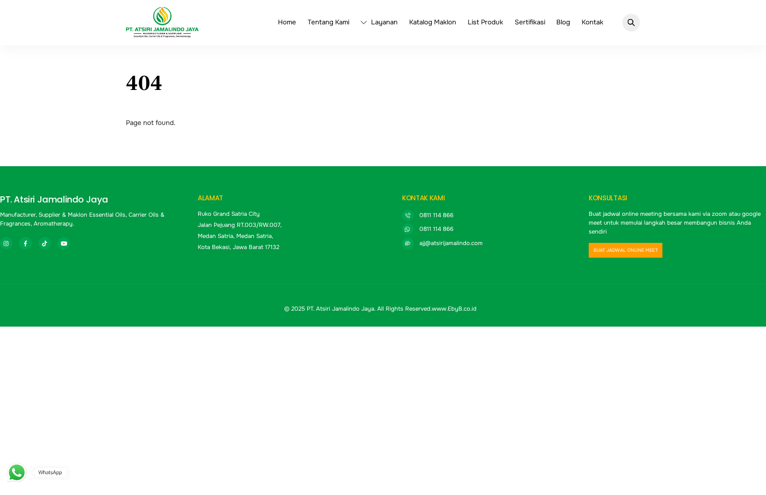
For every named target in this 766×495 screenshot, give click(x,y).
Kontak (592, 22)
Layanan (383, 22)
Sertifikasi (530, 22)
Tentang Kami (328, 22)
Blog (563, 22)
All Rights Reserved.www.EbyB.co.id (427, 308)
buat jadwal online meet (626, 250)
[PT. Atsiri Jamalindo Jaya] (162, 33)
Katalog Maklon (432, 22)
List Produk (485, 22)
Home (287, 22)
